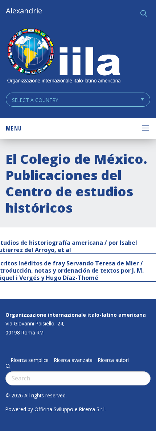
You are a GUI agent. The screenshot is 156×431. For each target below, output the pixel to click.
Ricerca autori (113, 360)
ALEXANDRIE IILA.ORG (63, 56)
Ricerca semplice (30, 360)
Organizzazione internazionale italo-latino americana (75, 314)
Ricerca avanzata (73, 360)
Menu (14, 128)
